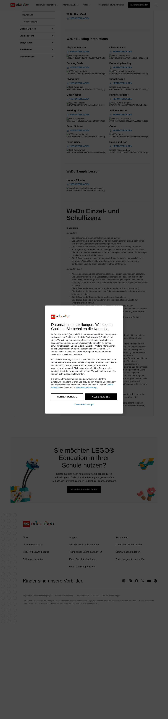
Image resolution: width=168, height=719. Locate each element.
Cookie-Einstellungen (84, 405)
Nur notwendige (67, 397)
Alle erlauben (101, 397)
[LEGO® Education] (61, 317)
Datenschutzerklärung (86, 388)
